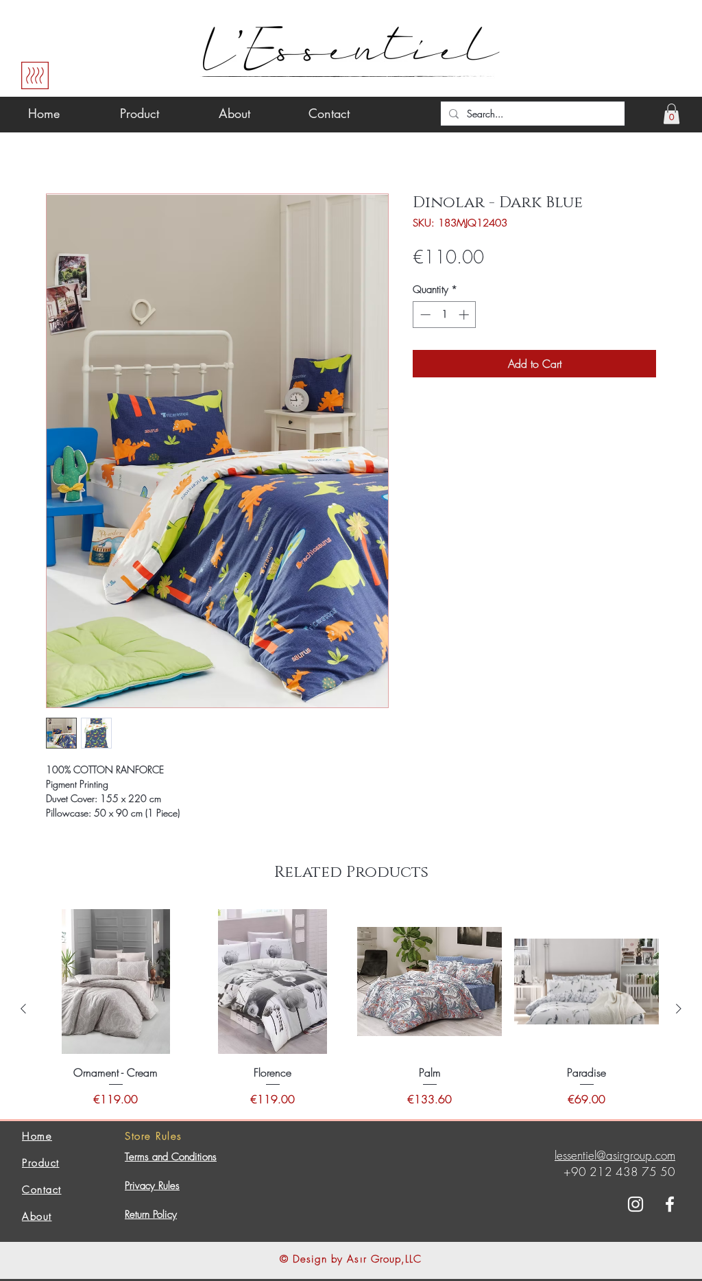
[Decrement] (424, 314)
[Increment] (465, 314)
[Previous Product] (23, 1008)
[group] (351, 1008)
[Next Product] (678, 1008)
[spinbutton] (444, 314)
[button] (671, 114)
